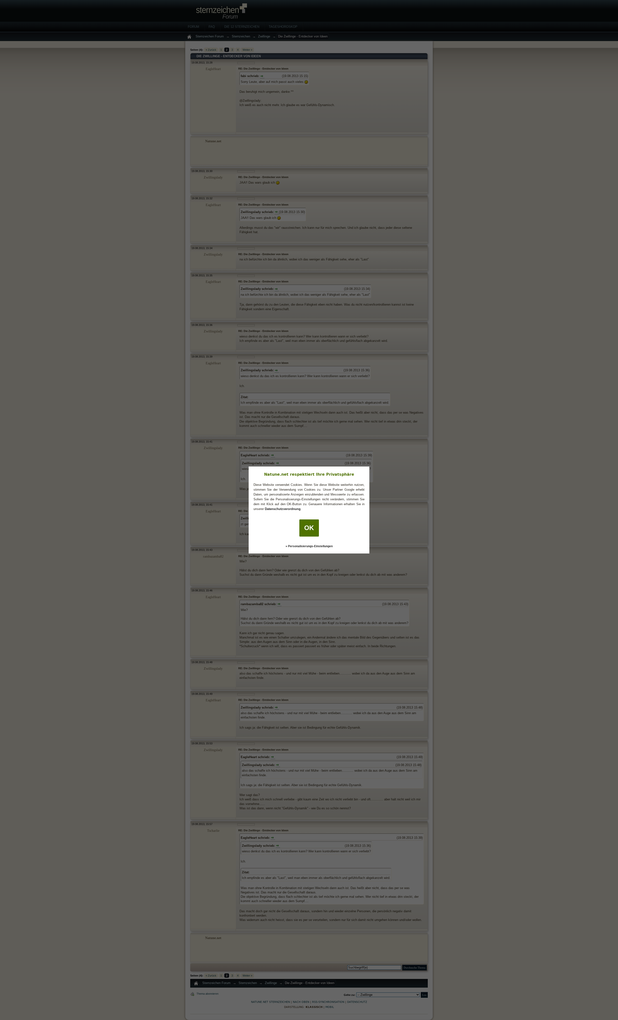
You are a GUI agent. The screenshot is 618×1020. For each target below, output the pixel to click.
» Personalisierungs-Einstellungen (309, 546)
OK (309, 528)
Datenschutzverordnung (283, 509)
